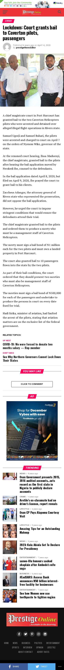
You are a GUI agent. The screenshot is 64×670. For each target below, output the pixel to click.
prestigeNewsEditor (26, 47)
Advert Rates (43, 651)
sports (15, 647)
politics (38, 643)
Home (6, 643)
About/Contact (25, 651)
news (15, 643)
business (26, 643)
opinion (39, 647)
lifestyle (51, 647)
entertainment (53, 643)
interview (27, 647)
